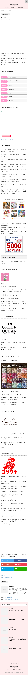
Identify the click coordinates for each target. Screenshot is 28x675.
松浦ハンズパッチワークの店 (11, 599)
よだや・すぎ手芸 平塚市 (15, 648)
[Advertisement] (14, 37)
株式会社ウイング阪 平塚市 (16, 610)
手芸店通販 (14, 5)
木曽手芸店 (11, 586)
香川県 (11, 577)
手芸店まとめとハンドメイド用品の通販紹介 (14, 669)
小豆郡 (3, 575)
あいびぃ (4, 577)
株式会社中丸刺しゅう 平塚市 (16, 619)
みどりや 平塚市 (13, 629)
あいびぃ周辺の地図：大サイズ (8, 139)
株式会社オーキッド (9, 597)
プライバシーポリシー (15, 663)
